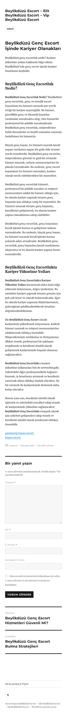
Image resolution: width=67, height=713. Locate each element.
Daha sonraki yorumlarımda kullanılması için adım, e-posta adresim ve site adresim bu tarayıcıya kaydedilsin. (32, 580)
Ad (8, 529)
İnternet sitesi (15, 560)
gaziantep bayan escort (19, 433)
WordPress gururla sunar (44, 707)
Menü (10, 29)
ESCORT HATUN (45, 445)
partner (14, 445)
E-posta (11, 545)
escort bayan (11, 703)
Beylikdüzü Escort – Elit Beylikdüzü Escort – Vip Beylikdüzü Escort (27, 15)
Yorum (10, 482)
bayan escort (13, 437)
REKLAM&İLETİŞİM (16, 684)
